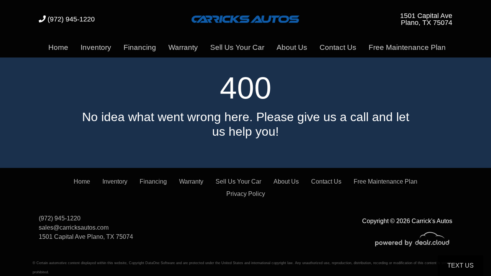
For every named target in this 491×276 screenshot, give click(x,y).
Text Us (460, 265)
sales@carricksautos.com (74, 227)
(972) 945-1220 (70, 19)
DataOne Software (160, 263)
